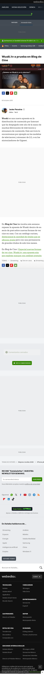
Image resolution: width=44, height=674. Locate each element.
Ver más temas (9, 558)
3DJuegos (26, 588)
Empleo (5, 551)
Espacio (5, 534)
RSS (38, 494)
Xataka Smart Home (9, 598)
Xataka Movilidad (29, 538)
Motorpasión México (30, 658)
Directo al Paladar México (11, 658)
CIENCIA (32, 7)
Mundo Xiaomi (7, 601)
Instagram (29, 494)
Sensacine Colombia (30, 655)
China (7, 46)
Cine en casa (27, 260)
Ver (23, 363)
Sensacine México (29, 652)
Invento (14, 46)
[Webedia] (38, 1)
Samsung (26, 543)
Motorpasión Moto (29, 620)
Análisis (26, 530)
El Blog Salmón (28, 631)
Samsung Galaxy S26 (28, 46)
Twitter (7, 93)
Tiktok (13, 498)
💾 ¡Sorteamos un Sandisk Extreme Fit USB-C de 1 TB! (20, 40)
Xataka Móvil (7, 591)
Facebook (3, 93)
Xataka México (7, 649)
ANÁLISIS (5, 7)
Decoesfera (6, 635)
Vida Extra (26, 591)
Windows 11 (27, 551)
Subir (35, 576)
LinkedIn (8, 498)
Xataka (4, 588)
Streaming (14, 260)
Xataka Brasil (7, 652)
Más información (35, 672)
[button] (16, 109)
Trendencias (6, 631)
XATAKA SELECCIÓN (19, 7)
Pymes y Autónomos (30, 635)
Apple (4, 543)
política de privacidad (32, 484)
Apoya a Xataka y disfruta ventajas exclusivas (22, 513)
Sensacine (26, 603)
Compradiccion (7, 638)
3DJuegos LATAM (28, 649)
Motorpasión (27, 617)
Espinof (25, 606)
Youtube (25, 494)
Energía (5, 538)
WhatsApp (11, 494)
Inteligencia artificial (10, 547)
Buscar (41, 567)
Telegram (34, 494)
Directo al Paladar (8, 617)
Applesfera (6, 594)
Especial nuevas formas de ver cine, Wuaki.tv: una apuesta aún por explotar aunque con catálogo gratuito (21, 252)
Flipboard (11, 93)
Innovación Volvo (26, 22)
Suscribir (37, 479)
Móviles (25, 534)
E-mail (15, 93)
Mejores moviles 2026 (26, 462)
